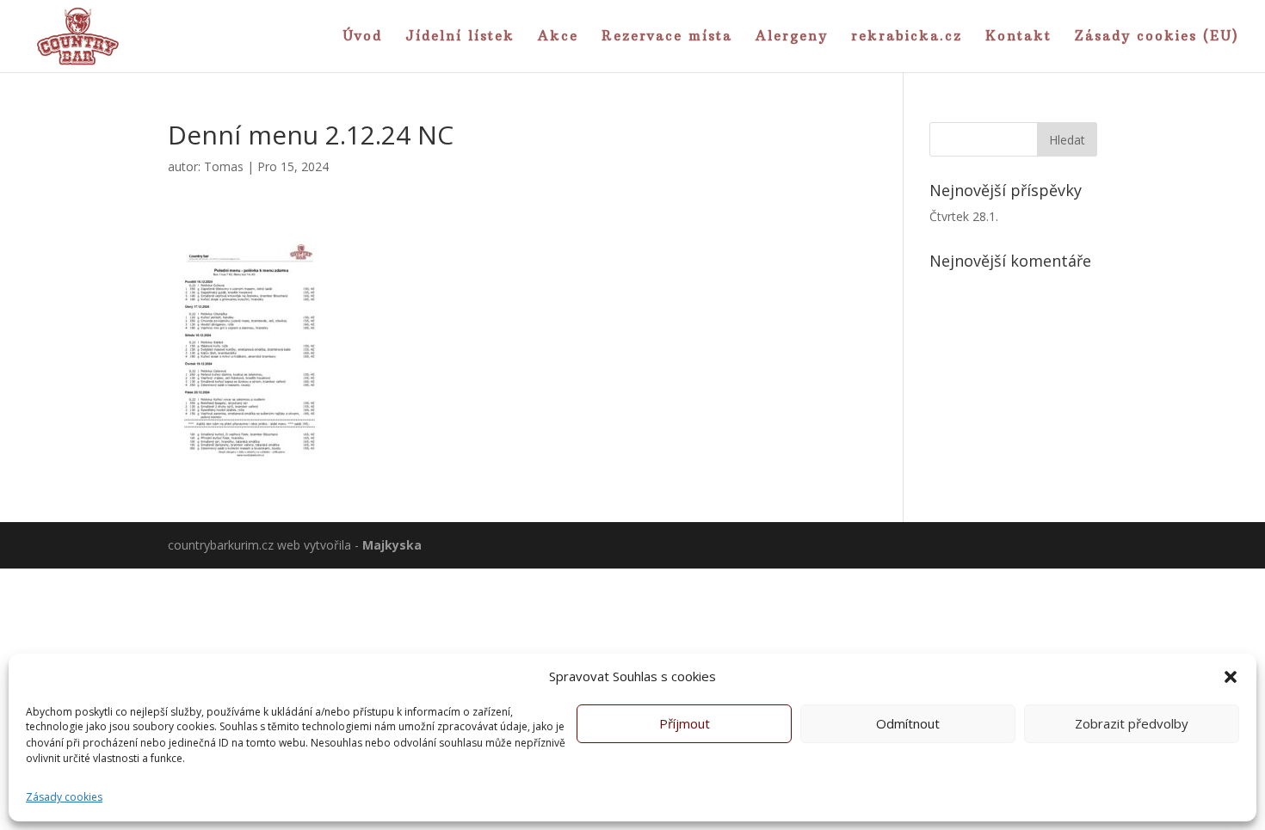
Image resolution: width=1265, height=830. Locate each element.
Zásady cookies (64, 797)
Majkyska (392, 545)
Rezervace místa (667, 37)
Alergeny (792, 37)
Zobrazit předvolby (1131, 724)
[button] (1230, 677)
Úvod (362, 37)
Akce (558, 37)
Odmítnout (908, 724)
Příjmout (684, 724)
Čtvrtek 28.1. (963, 216)
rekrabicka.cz (906, 37)
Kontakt (1018, 37)
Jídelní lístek (460, 37)
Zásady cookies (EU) (1157, 37)
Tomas (224, 166)
